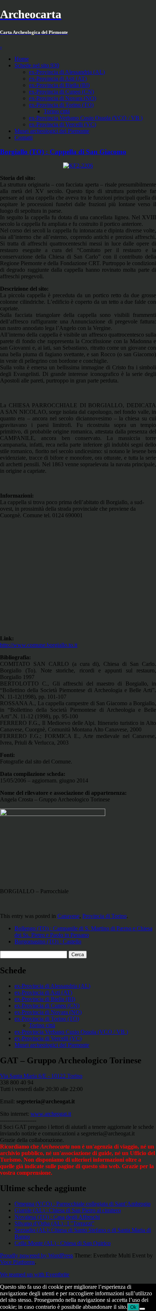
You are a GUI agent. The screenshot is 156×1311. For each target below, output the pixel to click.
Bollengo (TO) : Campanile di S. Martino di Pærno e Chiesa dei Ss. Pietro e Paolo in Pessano (83, 931)
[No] (142, 1309)
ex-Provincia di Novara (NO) (62, 98)
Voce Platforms (17, 1262)
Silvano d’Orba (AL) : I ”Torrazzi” (54, 1223)
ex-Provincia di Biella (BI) (59, 85)
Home (22, 59)
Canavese (68, 916)
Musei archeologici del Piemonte (52, 131)
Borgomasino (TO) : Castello (48, 941)
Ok (133, 1307)
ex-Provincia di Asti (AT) (58, 78)
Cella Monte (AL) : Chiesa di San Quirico (63, 1243)
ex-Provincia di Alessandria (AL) (67, 72)
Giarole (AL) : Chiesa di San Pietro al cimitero (68, 1210)
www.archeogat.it (50, 1114)
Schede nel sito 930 (37, 65)
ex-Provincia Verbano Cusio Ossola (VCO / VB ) (86, 118)
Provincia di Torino (104, 916)
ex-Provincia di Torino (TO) (61, 105)
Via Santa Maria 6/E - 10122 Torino (41, 1076)
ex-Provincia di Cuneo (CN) (61, 92)
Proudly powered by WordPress (36, 1255)
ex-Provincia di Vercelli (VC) (62, 124)
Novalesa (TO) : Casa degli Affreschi (57, 1217)
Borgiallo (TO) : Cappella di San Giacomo (63, 152)
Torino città (57, 111)
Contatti (24, 137)
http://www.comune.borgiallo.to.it (38, 645)
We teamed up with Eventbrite (34, 1274)
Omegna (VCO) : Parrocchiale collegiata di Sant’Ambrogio (83, 1204)
